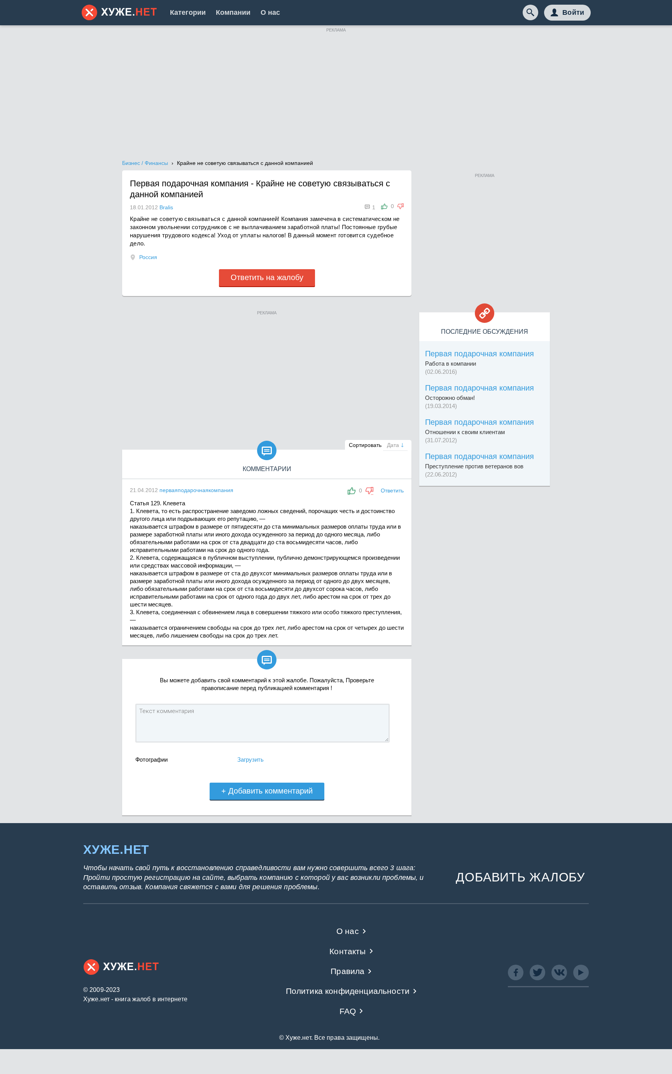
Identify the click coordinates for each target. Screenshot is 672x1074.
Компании (233, 12)
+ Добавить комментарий (267, 791)
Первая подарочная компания (479, 353)
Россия (148, 257)
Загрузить (250, 759)
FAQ (348, 1011)
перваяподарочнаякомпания (196, 490)
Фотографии (151, 759)
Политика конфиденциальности (348, 990)
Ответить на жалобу (267, 277)
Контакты (347, 951)
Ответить (392, 490)
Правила (347, 971)
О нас (270, 12)
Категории (188, 12)
